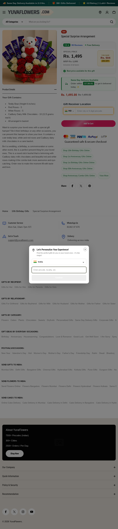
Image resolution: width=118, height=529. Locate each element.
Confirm (59, 278)
